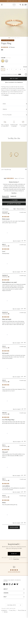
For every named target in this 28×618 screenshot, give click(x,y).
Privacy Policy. (16, 559)
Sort (15, 208)
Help (5, 597)
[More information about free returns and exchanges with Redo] (26, 74)
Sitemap (5, 612)
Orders (6, 593)
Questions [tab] (13, 197)
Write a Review (17, 204)
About (6, 589)
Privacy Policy (12, 610)
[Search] (21, 4)
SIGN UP (14, 553)
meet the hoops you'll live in (14, 1)
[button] (14, 193)
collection (6, 95)
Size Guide (25, 66)
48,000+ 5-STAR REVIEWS (14, 571)
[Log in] (23, 4)
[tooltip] (18, 182)
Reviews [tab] (5, 197)
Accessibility (4, 610)
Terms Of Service (22, 610)
